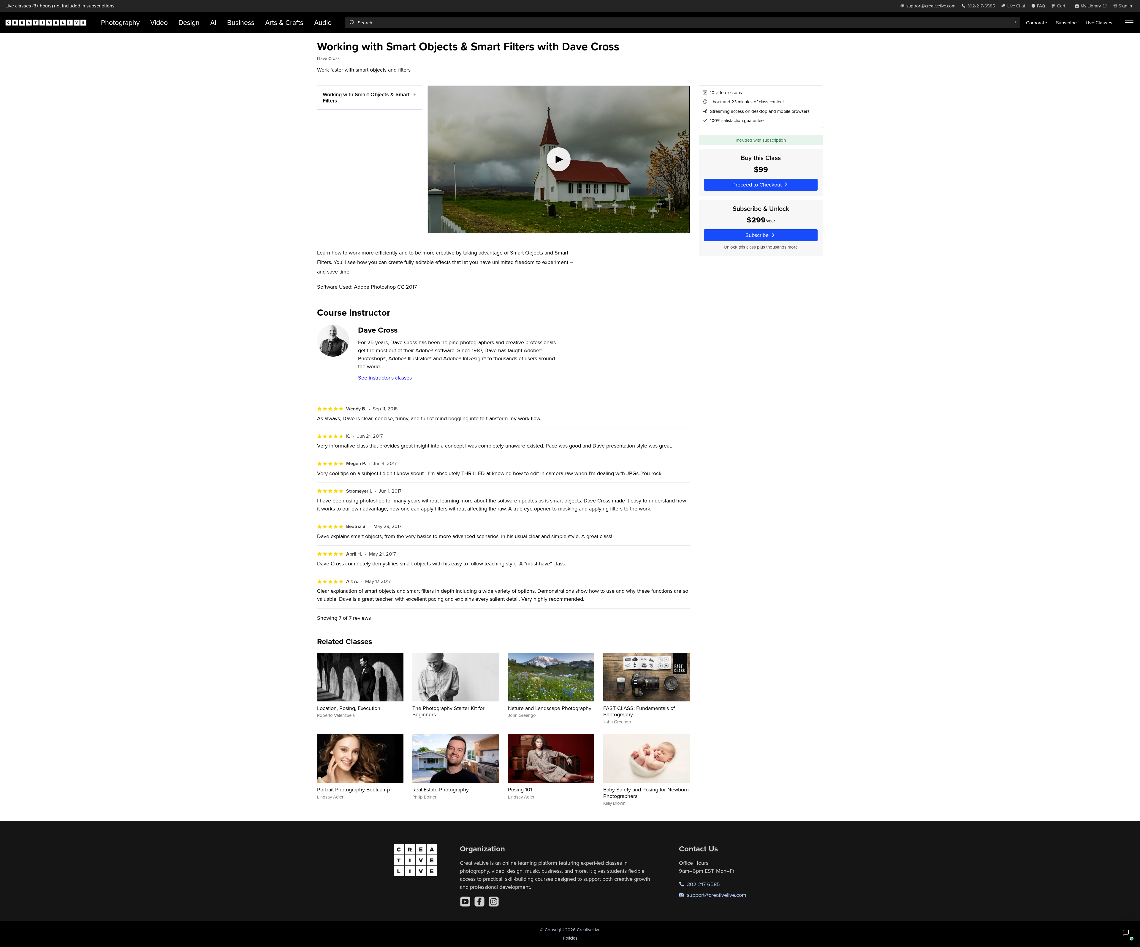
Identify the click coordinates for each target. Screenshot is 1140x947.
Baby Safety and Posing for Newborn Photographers (646, 793)
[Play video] (559, 159)
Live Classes (1099, 22)
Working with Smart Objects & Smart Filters (366, 98)
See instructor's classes (385, 377)
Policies (570, 938)
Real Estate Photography (440, 789)
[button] (1125, 932)
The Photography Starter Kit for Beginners (448, 711)
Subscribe (1066, 22)
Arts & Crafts (284, 22)
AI (213, 22)
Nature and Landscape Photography (549, 708)
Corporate (1036, 22)
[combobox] (683, 22)
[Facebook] (479, 901)
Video (159, 22)
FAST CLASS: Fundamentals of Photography (639, 711)
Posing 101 (520, 789)
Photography (120, 22)
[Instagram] (493, 901)
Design (189, 22)
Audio (323, 22)
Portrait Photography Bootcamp (353, 789)
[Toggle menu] (1129, 22)
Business (240, 22)
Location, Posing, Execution (348, 708)
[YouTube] (465, 901)
